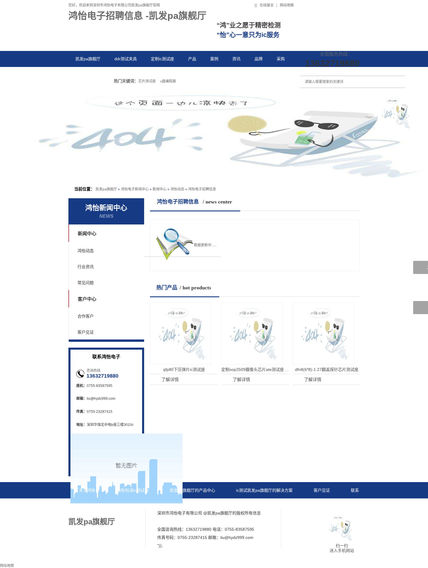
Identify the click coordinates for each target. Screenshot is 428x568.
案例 (214, 58)
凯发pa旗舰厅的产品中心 (192, 490)
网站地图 (287, 5)
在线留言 (267, 5)
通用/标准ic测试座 (132, 490)
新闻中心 (160, 189)
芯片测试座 (147, 81)
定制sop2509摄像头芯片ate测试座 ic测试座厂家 (264, 369)
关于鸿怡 (87, 490)
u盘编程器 (168, 81)
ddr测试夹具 (125, 58)
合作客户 (85, 316)
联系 (79, 74)
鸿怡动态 (177, 189)
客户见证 (85, 332)
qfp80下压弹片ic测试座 (184, 369)
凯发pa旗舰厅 (87, 58)
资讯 (236, 58)
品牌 (258, 58)
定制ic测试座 (162, 58)
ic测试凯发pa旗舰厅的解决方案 (264, 490)
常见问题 (85, 282)
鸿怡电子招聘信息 (202, 189)
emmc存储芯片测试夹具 (177, 265)
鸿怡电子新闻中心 (135, 189)
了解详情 (166, 379)
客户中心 (87, 299)
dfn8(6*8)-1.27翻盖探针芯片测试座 (326, 369)
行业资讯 (85, 266)
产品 (192, 58)
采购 (281, 58)
